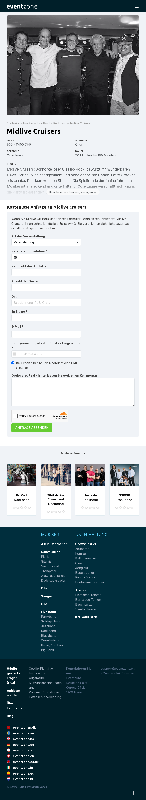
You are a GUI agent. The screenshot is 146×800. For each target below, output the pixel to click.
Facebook (133, 792)
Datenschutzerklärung (45, 697)
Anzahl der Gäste (24, 281)
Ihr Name (19, 311)
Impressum (37, 673)
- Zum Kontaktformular (117, 673)
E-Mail (17, 326)
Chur (79, 144)
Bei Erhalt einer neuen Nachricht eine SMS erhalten (47, 365)
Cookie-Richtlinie (41, 668)
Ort (15, 296)
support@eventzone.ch (118, 668)
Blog (10, 716)
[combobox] (46, 302)
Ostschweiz (15, 155)
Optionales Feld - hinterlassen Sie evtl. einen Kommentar (54, 375)
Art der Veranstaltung (28, 236)
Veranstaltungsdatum (29, 251)
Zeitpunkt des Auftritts (28, 266)
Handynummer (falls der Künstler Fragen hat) (45, 345)
